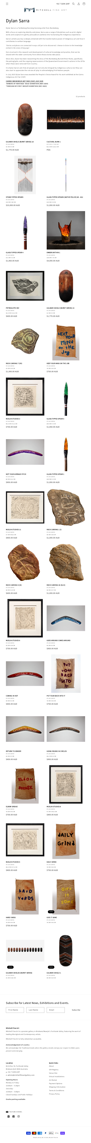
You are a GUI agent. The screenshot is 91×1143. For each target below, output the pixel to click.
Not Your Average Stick (16, 474)
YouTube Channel (15, 1112)
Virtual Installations (56, 1076)
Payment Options (55, 1083)
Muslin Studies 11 (13, 530)
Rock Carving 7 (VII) (14, 363)
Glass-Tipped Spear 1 (55, 474)
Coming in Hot (12, 696)
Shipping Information (57, 1087)
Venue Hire (53, 1073)
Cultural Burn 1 (54, 142)
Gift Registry (54, 1070)
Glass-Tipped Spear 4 (14, 253)
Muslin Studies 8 (54, 807)
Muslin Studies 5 (13, 862)
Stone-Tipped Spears (14, 197)
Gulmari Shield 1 (54, 973)
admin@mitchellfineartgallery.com (21, 1075)
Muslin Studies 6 (13, 640)
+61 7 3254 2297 (63, 3)
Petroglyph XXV (12, 308)
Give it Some (52, 917)
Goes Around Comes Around (58, 640)
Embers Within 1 (53, 253)
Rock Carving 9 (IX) (14, 585)
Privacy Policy (54, 1094)
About (51, 1066)
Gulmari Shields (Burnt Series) (19, 973)
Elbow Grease (12, 807)
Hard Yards (11, 917)
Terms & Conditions (56, 1090)
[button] (7, 3)
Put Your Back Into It (56, 696)
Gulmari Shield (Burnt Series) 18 (20, 142)
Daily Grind (52, 862)
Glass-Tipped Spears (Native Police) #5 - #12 (65, 197)
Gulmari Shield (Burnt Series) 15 (60, 308)
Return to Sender (13, 751)
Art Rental (53, 1080)
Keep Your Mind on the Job (58, 363)
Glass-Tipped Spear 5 (55, 419)
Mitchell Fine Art (53, 1137)
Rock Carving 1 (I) (54, 530)
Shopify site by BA (38, 1137)
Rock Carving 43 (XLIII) (56, 585)
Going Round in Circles (57, 751)
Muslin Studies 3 (13, 419)
